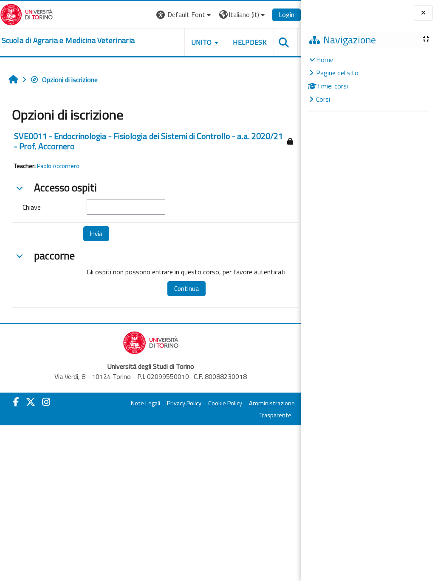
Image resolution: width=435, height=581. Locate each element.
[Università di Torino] (26, 14)
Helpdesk (250, 42)
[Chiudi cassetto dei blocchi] (423, 12)
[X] (31, 402)
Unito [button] (202, 42)
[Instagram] (46, 402)
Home (324, 59)
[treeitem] (368, 79)
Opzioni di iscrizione (70, 79)
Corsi (323, 99)
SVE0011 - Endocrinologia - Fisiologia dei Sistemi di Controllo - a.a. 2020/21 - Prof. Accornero (148, 141)
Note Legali (145, 403)
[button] (184, 14)
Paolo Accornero (58, 166)
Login (286, 14)
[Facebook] (16, 402)
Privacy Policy (184, 403)
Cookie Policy (225, 403)
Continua (186, 288)
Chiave (32, 207)
